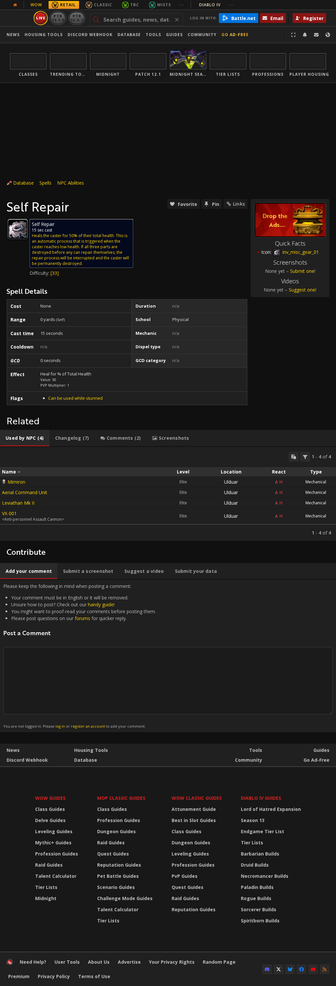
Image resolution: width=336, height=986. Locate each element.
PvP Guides (185, 876)
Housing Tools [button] (44, 34)
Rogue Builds (256, 898)
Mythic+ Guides (53, 842)
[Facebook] (301, 969)
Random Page (219, 962)
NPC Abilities (70, 183)
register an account (88, 726)
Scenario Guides (116, 887)
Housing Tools (91, 750)
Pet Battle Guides (118, 876)
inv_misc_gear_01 (300, 252)
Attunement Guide (194, 809)
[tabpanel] (168, 494)
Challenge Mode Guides (125, 898)
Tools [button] (153, 34)
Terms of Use (94, 976)
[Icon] (18, 229)
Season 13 (252, 820)
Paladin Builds (257, 887)
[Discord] (267, 969)
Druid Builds (255, 865)
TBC (134, 5)
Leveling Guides (54, 831)
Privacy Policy (54, 976)
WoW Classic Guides (197, 798)
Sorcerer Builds (258, 909)
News (13, 34)
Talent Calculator (55, 876)
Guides (174, 34)
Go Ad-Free (235, 34)
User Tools (67, 962)
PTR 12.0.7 (77, 17)
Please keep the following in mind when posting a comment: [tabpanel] (79, 655)
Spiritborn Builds (260, 920)
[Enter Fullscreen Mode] (293, 35)
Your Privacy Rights (172, 962)
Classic (103, 5)
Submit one (302, 271)
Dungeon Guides (116, 831)
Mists (164, 5)
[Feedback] (316, 35)
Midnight (45, 898)
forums (82, 618)
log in (60, 726)
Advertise (129, 962)
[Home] (10, 963)
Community (202, 34)
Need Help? (33, 962)
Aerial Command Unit (24, 492)
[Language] (328, 35)
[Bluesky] (290, 969)
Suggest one (302, 290)
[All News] (15, 5)
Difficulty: (40, 273)
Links (239, 204)
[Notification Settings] (305, 35)
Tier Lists (46, 887)
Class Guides (50, 809)
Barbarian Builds (260, 854)
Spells (45, 183)
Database (129, 34)
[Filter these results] (305, 457)
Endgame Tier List (262, 831)
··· (181, 5)
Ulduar (231, 482)
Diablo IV (216, 5)
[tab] (25, 438)
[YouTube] (313, 969)
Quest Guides (113, 854)
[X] (279, 969)
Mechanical (315, 482)
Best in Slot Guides (194, 820)
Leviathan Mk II (18, 503)
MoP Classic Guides (121, 798)
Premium (19, 976)
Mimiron (16, 482)
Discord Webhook (90, 34)
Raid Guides (49, 865)
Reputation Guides (119, 865)
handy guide (101, 604)
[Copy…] (294, 457)
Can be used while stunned (75, 398)
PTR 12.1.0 (58, 17)
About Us (99, 962)
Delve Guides (50, 820)
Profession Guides (56, 854)
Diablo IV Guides (261, 798)
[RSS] (324, 969)
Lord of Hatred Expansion (271, 809)
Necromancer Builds (264, 876)
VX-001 (9, 513)
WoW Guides (50, 798)
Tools (255, 750)
